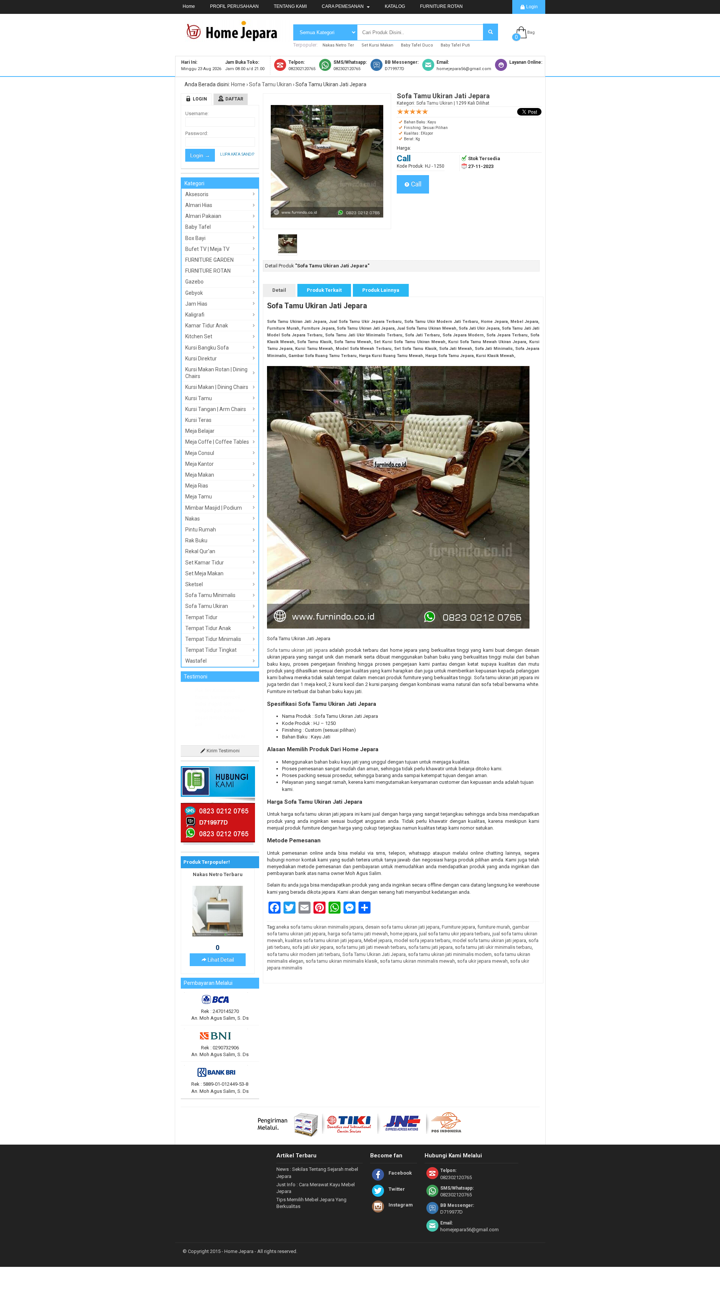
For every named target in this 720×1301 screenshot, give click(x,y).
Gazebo (194, 282)
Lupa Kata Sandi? (237, 154)
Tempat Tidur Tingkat (211, 650)
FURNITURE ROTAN (441, 6)
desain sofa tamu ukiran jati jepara (402, 927)
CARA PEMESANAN (343, 6)
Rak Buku (196, 540)
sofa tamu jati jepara (430, 947)
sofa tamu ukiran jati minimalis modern (450, 954)
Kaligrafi (194, 315)
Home (189, 6)
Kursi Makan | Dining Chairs (216, 387)
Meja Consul (199, 453)
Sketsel (194, 584)
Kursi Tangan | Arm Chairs (215, 409)
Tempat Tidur (201, 617)
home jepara (403, 933)
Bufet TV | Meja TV (207, 249)
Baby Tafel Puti (455, 45)
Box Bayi (195, 238)
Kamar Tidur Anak (206, 326)
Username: (196, 113)
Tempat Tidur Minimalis (213, 639)
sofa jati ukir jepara (312, 947)
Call (416, 184)
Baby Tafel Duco (417, 45)
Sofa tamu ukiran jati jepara (298, 650)
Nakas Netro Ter (338, 45)
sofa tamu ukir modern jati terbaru (303, 954)
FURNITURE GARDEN (209, 260)
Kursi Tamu (198, 398)
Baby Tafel (198, 227)
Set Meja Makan (204, 573)
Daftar (234, 99)
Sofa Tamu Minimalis (210, 595)
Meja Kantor (199, 464)
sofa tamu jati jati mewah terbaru (371, 947)
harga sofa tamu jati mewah (358, 933)
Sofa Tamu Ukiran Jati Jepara (374, 954)
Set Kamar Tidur (204, 563)
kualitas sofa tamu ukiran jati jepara (323, 940)
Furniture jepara (458, 927)
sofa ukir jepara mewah (482, 961)
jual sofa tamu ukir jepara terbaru (454, 933)
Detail (279, 290)
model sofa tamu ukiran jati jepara (489, 940)
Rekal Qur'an (200, 551)
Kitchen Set (198, 336)
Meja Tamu (198, 497)
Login (531, 6)
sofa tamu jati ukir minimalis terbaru (493, 947)
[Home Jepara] (235, 38)
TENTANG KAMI (290, 6)
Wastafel (196, 661)
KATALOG (395, 6)
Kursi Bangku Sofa (207, 348)
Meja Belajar (199, 431)
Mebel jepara (378, 940)
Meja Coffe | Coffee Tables (217, 442)
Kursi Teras (198, 420)
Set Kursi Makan (377, 45)
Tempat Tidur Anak (208, 628)
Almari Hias (198, 205)
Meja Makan (199, 475)
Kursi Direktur (201, 359)
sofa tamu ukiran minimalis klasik (342, 961)
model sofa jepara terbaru (422, 940)
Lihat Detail (220, 960)
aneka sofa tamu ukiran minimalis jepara (319, 927)
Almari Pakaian (203, 216)
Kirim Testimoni (223, 750)
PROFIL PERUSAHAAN (234, 6)
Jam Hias (196, 304)
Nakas (192, 519)
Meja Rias (196, 486)
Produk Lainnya (380, 290)
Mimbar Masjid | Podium (213, 508)
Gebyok (194, 293)
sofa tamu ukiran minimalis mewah (417, 961)
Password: (196, 133)
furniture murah (493, 927)
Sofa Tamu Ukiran (270, 84)
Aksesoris (196, 194)
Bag (531, 32)
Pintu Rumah (200, 530)
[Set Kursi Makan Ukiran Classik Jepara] (217, 935)
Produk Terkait (324, 290)
